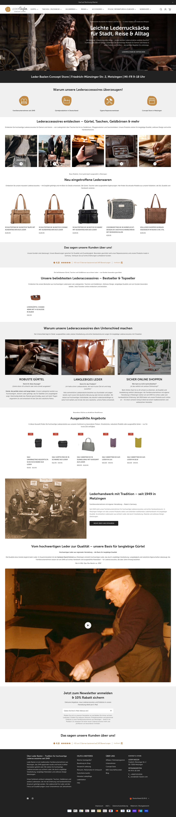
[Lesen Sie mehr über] (24, 101)
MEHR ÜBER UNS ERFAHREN (104, 523)
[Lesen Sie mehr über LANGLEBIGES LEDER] (88, 357)
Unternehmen (111, 763)
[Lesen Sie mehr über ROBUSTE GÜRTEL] (31, 357)
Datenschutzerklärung (120, 806)
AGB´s (108, 806)
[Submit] (110, 710)
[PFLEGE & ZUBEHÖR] (155, 163)
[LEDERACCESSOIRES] (121, 163)
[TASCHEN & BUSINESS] (54, 163)
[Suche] (161, 9)
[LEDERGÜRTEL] (21, 163)
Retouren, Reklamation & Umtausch (89, 770)
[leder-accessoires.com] (16, 9)
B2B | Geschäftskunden (114, 770)
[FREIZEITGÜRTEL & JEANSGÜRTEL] (21, 151)
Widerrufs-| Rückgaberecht (139, 806)
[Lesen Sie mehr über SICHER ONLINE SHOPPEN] (144, 357)
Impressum (99, 806)
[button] (170, 9)
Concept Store (111, 767)
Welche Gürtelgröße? (84, 760)
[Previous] (83, 65)
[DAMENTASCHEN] (55, 151)
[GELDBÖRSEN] (88, 163)
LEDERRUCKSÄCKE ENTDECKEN (133, 52)
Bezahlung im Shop (84, 763)
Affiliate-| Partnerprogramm (115, 760)
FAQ (78, 783)
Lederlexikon (81, 780)
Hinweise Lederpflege (84, 776)
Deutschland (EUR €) (140, 798)
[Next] (93, 65)
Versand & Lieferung (84, 767)
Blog (107, 773)
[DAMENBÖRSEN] (88, 151)
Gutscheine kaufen (83, 773)
